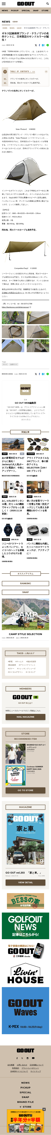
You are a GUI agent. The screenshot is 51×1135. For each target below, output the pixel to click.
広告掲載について (37, 1065)
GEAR (15, 22)
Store (45, 10)
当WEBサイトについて (19, 1071)
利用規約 (15, 1068)
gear (19, 28)
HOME (4, 28)
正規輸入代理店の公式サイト (13, 293)
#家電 (10, 661)
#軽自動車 (12, 665)
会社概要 (10, 1065)
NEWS (12, 28)
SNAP (35, 10)
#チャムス (19, 661)
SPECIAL (26, 10)
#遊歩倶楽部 (31, 661)
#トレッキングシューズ (26, 669)
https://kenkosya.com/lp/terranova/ (15, 307)
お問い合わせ (22, 1065)
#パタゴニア (31, 672)
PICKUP (15, 10)
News (5, 10)
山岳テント (13, 364)
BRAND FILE (25, 1102)
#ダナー (11, 669)
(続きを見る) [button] (25, 419)
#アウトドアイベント (27, 665)
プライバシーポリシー (30, 1068)
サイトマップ (35, 1071)
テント (5, 364)
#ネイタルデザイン (15, 672)
